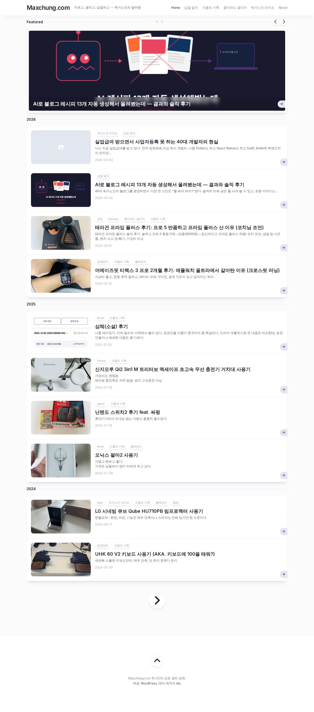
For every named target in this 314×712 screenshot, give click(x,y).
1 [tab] (152, 21)
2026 (31, 119)
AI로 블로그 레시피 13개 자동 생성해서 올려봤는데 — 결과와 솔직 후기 (112, 104)
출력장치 (140, 261)
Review (113, 219)
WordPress (149, 683)
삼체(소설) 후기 (111, 326)
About (283, 8)
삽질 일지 (191, 8)
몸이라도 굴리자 (235, 8)
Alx (178, 683)
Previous (275, 21)
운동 (100, 219)
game (101, 403)
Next (283, 21)
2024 (31, 489)
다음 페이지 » (157, 600)
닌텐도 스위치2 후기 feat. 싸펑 (127, 412)
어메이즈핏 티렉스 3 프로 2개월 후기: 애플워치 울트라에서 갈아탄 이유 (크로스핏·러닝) (187, 270)
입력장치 (102, 261)
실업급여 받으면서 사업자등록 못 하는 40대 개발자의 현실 (156, 141)
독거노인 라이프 (262, 8)
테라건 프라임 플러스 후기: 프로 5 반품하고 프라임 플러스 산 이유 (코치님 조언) (179, 227)
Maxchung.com (48, 7)
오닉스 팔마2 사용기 (116, 455)
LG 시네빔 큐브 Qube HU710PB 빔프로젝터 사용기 (149, 511)
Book (100, 318)
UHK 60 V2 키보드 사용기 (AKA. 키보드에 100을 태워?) (155, 554)
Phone (101, 360)
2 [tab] (157, 21)
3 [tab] (162, 21)
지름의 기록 (210, 8)
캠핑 (176, 502)
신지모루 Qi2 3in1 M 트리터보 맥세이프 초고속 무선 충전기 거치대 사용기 (173, 369)
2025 (31, 304)
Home (175, 8)
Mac (100, 502)
